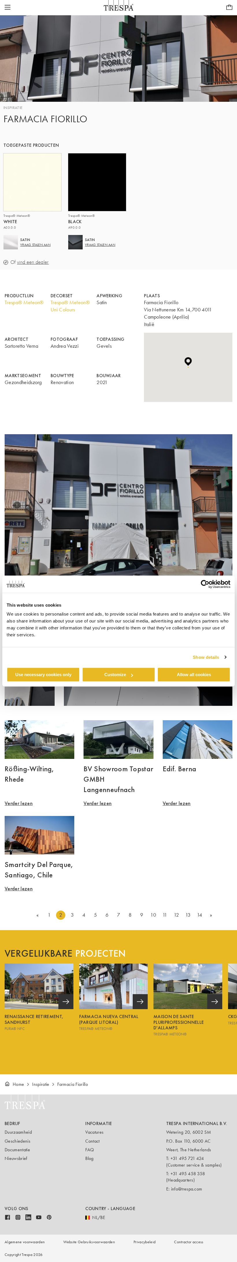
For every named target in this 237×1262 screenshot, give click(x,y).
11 (164, 915)
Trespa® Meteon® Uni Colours (70, 306)
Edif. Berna (180, 769)
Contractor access (188, 1242)
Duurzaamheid (18, 1132)
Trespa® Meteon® (24, 302)
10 (153, 915)
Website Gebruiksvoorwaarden (89, 1242)
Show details (206, 657)
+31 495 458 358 (188, 1173)
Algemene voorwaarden (25, 1242)
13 (188, 915)
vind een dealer (33, 262)
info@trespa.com (186, 1189)
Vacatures (94, 1132)
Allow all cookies (194, 674)
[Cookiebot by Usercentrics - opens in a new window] (205, 584)
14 (199, 915)
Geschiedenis (17, 1141)
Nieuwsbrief (16, 1158)
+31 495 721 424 (187, 1158)
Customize (115, 674)
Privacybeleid (144, 1242)
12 (176, 915)
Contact (92, 1141)
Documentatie (17, 1149)
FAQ (89, 1149)
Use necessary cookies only (43, 674)
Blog (89, 1158)
